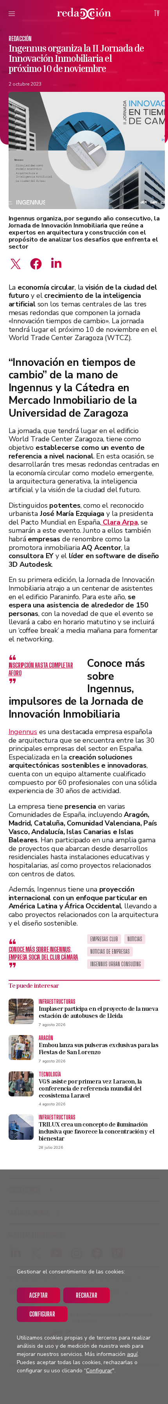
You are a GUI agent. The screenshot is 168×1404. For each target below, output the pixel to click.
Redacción (20, 38)
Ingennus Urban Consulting (115, 964)
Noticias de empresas (110, 951)
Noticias (134, 939)
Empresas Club (104, 939)
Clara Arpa (119, 522)
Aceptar (38, 1295)
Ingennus (23, 731)
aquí (132, 1354)
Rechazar (86, 1295)
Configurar (42, 1314)
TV (156, 13)
